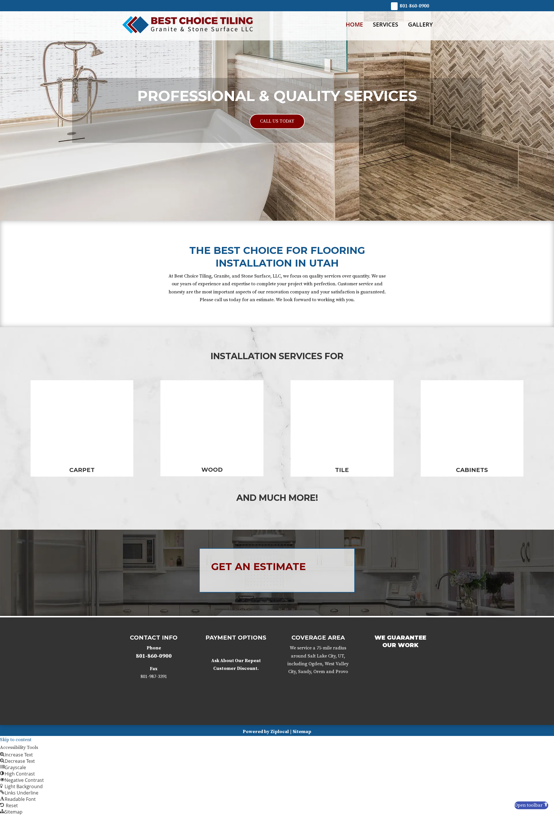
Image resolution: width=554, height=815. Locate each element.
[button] (531, 805)
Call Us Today (277, 121)
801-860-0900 (414, 6)
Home (354, 25)
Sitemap (302, 732)
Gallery (420, 25)
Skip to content (15, 740)
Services (385, 25)
